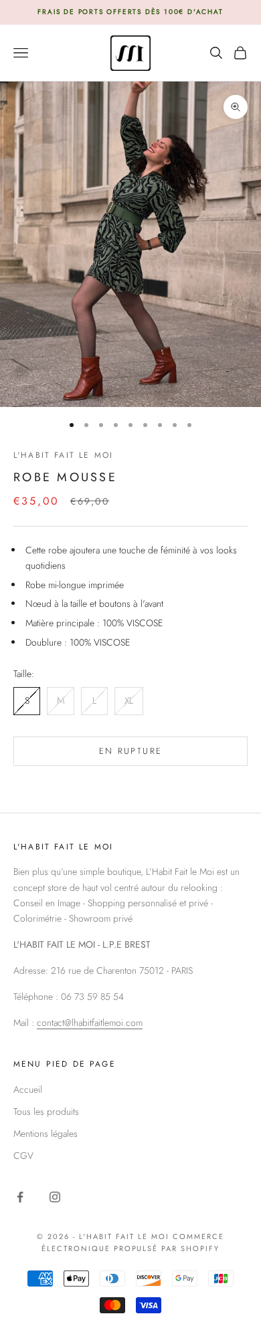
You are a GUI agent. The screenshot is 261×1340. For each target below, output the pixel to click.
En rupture (130, 751)
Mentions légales (45, 1133)
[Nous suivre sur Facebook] (20, 1197)
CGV (23, 1155)
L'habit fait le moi (63, 455)
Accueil (27, 1089)
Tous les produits (46, 1111)
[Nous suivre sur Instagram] (55, 1197)
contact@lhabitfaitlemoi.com (90, 1022)
